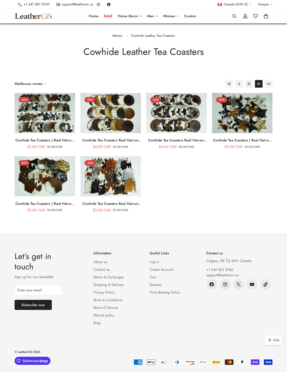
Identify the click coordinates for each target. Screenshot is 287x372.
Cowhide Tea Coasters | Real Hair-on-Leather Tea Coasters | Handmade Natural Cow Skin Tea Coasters (44, 140)
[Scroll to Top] (278, 347)
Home (93, 16)
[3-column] (249, 84)
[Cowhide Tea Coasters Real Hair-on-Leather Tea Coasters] (110, 176)
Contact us (101, 269)
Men (150, 16)
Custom (190, 16)
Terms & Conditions (107, 300)
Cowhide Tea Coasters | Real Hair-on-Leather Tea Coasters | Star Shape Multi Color (242, 140)
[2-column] (239, 84)
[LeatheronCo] (34, 16)
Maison (117, 35)
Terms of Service (105, 307)
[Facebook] (109, 4)
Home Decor (128, 16)
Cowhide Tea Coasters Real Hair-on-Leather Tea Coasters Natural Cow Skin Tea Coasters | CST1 (111, 140)
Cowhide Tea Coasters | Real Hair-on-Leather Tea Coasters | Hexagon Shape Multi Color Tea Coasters (44, 203)
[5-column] (268, 84)
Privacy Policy (104, 292)
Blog (96, 322)
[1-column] (229, 84)
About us (100, 261)
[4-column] (259, 84)
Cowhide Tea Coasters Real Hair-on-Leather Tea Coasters (111, 203)
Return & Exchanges (108, 277)
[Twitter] (238, 284)
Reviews (156, 284)
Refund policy (103, 315)
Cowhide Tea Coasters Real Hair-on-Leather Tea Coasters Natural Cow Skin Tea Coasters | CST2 (176, 140)
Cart (153, 277)
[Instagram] (98, 4)
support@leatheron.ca (222, 275)
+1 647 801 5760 (219, 269)
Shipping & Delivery (108, 284)
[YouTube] (252, 284)
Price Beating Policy (165, 292)
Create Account (161, 269)
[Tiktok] (265, 284)
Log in (154, 261)
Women (169, 16)
